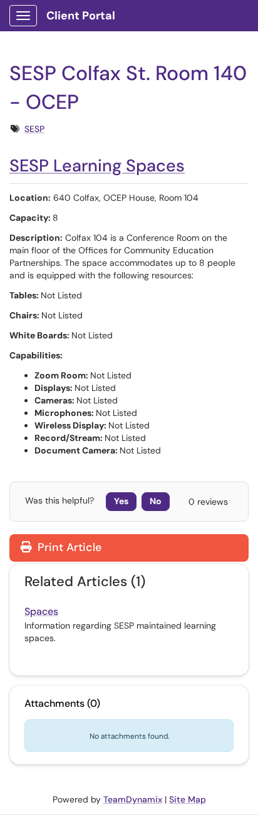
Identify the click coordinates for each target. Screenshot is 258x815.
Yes (121, 501)
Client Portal (80, 15)
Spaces (41, 611)
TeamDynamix (132, 799)
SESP (34, 128)
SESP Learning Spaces (97, 165)
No (156, 501)
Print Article (67, 547)
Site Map (187, 799)
